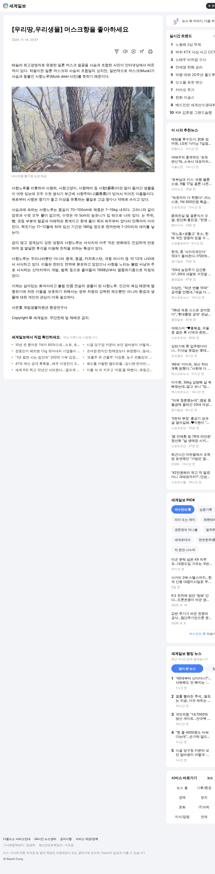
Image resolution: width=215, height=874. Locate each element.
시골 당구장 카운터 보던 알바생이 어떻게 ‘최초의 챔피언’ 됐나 (119, 345)
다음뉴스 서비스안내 (16, 839)
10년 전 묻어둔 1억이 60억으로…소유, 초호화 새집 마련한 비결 (48, 345)
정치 (204, 797)
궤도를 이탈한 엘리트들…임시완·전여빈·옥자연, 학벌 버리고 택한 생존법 (119, 363)
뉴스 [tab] (210, 777)
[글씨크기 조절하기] (142, 51)
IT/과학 (204, 807)
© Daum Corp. (13, 859)
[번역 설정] (133, 51)
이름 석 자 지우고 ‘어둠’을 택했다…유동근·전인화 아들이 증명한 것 (119, 370)
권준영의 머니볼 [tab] (186, 530)
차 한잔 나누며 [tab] (185, 550)
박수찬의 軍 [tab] (183, 510)
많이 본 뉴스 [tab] (187, 669)
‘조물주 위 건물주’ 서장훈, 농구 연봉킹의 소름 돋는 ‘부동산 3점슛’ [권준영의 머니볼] (119, 357)
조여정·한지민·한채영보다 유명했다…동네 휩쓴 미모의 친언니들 (119, 351)
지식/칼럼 (182, 817)
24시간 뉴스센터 (45, 839)
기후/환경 (204, 788)
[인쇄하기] (150, 51)
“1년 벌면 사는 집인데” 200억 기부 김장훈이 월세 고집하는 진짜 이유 (48, 357)
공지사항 (66, 839)
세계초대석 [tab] (182, 540)
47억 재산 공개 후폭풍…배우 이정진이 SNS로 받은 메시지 (48, 363)
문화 (182, 807)
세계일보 (17, 6)
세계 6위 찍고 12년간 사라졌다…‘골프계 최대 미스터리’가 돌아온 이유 (48, 370)
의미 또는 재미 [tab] (185, 520)
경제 (182, 797)
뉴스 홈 (182, 788)
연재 (204, 817)
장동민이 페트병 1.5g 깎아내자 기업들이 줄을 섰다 (48, 351)
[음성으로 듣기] (125, 51)
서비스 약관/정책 (87, 839)
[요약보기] (117, 51)
